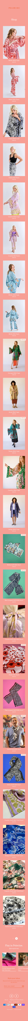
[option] (14, 81)
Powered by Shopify (17, 1009)
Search (6, 999)
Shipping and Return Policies (16, 999)
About (10, 1002)
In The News (16, 1002)
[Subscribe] (23, 986)
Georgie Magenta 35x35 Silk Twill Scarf (8, 969)
